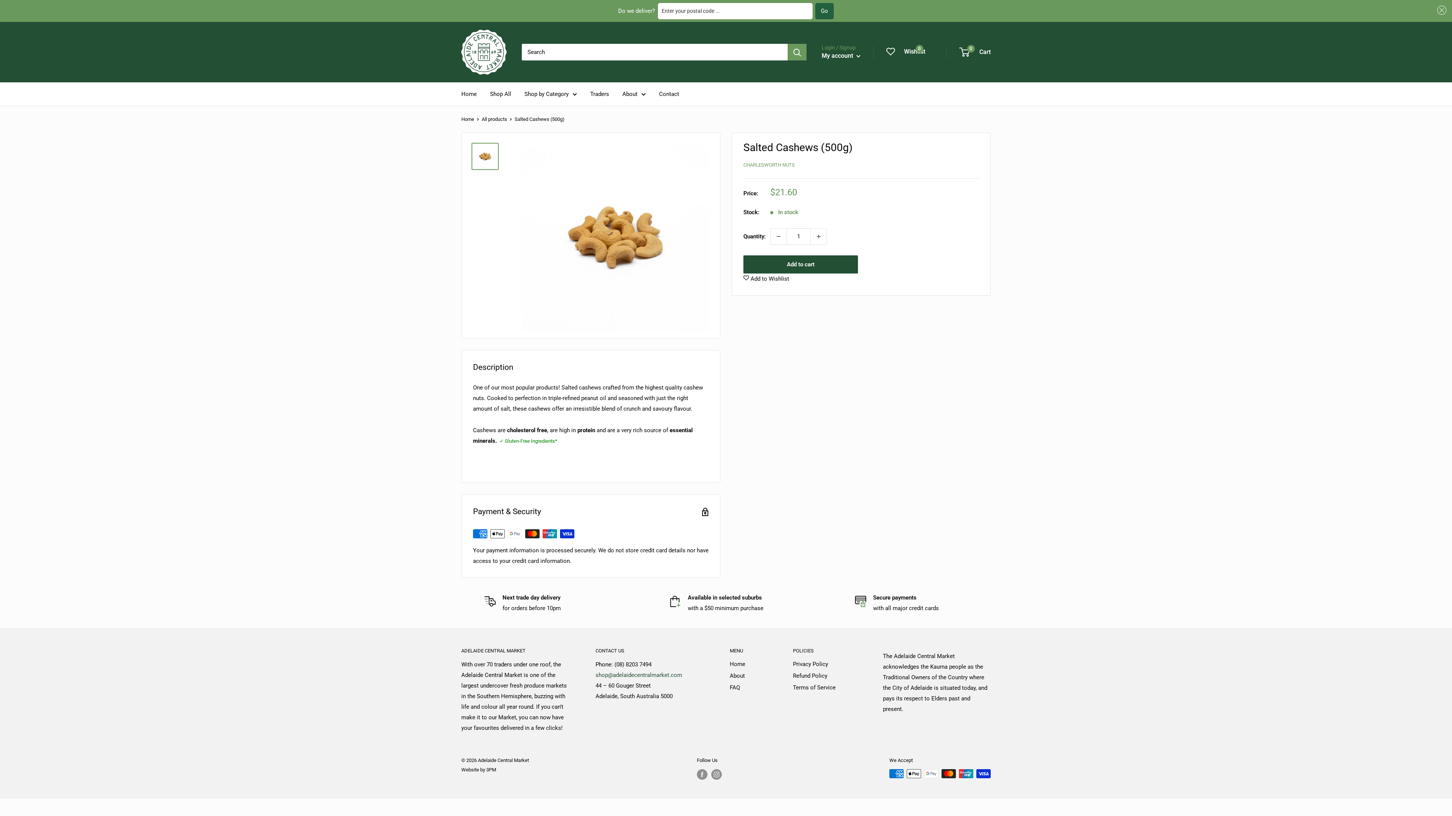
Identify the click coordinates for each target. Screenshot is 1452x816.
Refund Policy (810, 675)
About (630, 94)
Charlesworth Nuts (769, 165)
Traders (599, 94)
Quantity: (754, 236)
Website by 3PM (478, 770)
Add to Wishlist (769, 278)
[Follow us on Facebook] (702, 774)
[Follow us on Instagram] (716, 774)
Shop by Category (546, 94)
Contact (669, 94)
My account (838, 55)
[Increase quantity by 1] (819, 236)
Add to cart (800, 264)
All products (494, 119)
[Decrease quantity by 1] (778, 236)
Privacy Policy (810, 664)
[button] (1441, 10)
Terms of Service (814, 687)
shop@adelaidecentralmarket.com (639, 675)
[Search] (797, 52)
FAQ (735, 687)
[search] (655, 52)
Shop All (500, 94)
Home (469, 94)
